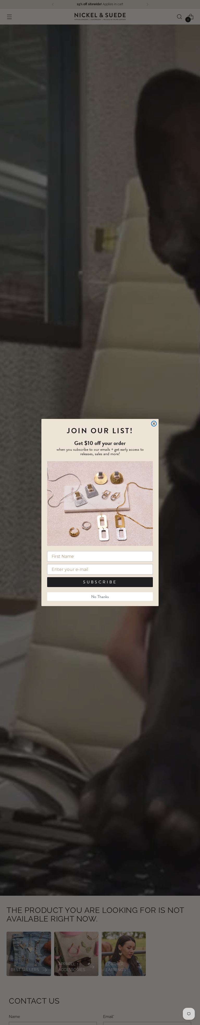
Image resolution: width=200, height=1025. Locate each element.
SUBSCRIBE (100, 582)
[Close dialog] (154, 423)
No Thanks (100, 597)
